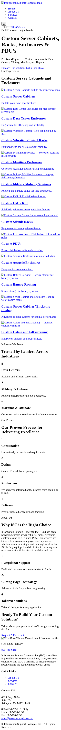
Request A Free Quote (13, 635)
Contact (12, 17)
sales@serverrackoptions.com (17, 718)
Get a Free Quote (35, 68)
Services (12, 14)
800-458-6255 (18, 27)
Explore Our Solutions (13, 68)
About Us (13, 11)
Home (11, 8)
